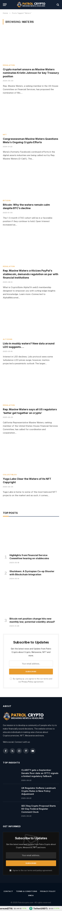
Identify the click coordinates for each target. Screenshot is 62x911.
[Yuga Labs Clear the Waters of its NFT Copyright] (31, 455)
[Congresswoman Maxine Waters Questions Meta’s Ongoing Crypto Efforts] (31, 115)
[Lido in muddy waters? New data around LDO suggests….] (31, 320)
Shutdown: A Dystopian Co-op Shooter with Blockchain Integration (32, 573)
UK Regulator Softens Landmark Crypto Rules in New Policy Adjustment (38, 791)
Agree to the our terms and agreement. (32, 870)
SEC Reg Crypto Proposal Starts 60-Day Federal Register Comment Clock (38, 808)
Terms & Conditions (26, 891)
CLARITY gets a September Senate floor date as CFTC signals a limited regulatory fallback (39, 773)
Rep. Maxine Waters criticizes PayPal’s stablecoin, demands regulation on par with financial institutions (30, 274)
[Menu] (5, 4)
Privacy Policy (27, 682)
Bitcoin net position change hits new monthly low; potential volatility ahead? (32, 620)
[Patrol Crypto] (31, 4)
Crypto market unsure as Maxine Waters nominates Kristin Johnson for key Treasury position (31, 73)
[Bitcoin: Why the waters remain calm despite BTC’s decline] (31, 181)
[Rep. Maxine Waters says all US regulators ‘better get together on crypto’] (31, 386)
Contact (8, 891)
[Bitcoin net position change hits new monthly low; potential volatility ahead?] (31, 599)
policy (39, 870)
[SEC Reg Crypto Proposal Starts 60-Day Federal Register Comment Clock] (11, 809)
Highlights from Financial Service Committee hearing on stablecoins (29, 557)
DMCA (31, 895)
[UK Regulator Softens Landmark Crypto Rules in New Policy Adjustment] (11, 791)
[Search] (57, 4)
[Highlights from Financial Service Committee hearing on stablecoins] (31, 535)
